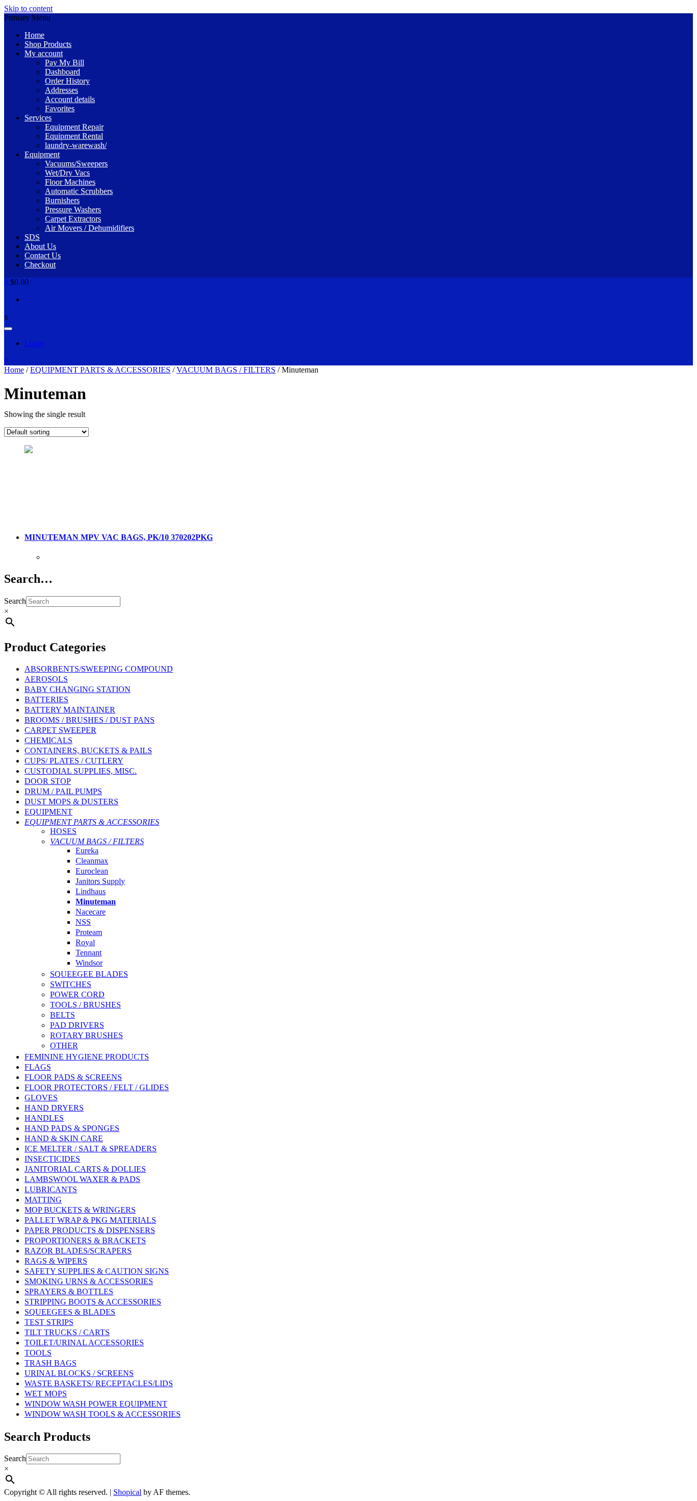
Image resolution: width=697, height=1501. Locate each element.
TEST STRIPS (48, 1322)
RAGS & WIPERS (55, 1261)
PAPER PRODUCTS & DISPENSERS (89, 1230)
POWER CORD (77, 994)
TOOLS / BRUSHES (85, 1004)
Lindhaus (91, 891)
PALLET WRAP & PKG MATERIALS (90, 1220)
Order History (67, 81)
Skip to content (28, 8)
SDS (32, 237)
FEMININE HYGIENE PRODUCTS (86, 1056)
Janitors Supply (100, 881)
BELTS (62, 1015)
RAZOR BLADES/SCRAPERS (78, 1250)
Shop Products (47, 44)
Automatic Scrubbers (79, 191)
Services (38, 117)
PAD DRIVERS (77, 1025)
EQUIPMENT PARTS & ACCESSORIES (100, 369)
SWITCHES (70, 984)
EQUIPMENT (48, 811)
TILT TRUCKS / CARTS (67, 1332)
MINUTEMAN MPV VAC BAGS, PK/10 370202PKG (118, 537)
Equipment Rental (74, 136)
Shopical (127, 1492)
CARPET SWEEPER (60, 730)
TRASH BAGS (50, 1363)
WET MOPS (45, 1393)
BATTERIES (46, 699)
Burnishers (62, 200)
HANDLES (44, 1118)
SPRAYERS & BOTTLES (68, 1291)
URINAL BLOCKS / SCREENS (79, 1373)
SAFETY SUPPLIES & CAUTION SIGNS (96, 1271)
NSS (83, 922)
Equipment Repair (74, 126)
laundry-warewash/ (76, 145)
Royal (85, 942)
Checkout (40, 264)
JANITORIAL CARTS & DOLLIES (85, 1169)
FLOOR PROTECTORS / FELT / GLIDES (96, 1087)
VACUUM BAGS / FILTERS (226, 369)
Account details (70, 99)
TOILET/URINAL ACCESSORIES (84, 1342)
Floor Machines (70, 182)
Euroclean (92, 871)
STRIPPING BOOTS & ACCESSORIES (92, 1301)
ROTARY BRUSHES (86, 1035)
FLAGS (37, 1067)
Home (34, 35)
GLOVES (41, 1097)
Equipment (42, 154)
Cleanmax (92, 860)
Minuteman (96, 901)
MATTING (43, 1199)
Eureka (87, 850)
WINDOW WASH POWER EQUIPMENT (95, 1403)
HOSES (63, 831)
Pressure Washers (73, 209)
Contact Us (42, 255)
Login (34, 343)
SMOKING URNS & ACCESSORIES (88, 1281)
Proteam (89, 932)
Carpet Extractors (73, 218)
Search (15, 601)
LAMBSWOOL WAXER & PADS (82, 1179)
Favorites (59, 108)
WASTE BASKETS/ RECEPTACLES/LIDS (98, 1383)
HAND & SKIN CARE (63, 1138)
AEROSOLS (46, 679)
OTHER (64, 1045)
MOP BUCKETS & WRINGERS (80, 1209)
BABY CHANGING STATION (77, 689)
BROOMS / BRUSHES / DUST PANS (89, 720)
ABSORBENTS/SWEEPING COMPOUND (98, 669)
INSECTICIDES (52, 1158)
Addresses (61, 90)
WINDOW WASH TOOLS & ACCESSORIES (102, 1414)
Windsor (89, 962)
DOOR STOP (47, 781)
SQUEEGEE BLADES (89, 974)
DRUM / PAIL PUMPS (63, 791)
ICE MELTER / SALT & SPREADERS (90, 1148)
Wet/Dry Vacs (67, 172)
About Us (40, 246)
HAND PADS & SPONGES (71, 1128)
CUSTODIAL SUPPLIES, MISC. (80, 771)
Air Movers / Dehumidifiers (89, 228)
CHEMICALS (48, 740)
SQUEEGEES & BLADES (69, 1312)
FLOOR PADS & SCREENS (73, 1077)
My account (43, 53)
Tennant (89, 952)
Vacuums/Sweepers (76, 163)
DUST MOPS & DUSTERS (71, 801)
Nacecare (91, 911)
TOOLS (38, 1352)
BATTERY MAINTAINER (69, 709)
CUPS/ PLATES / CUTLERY (73, 760)
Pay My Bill (64, 62)
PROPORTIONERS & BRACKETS (85, 1240)
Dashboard (62, 71)
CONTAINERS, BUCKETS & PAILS (88, 750)
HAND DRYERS (54, 1107)
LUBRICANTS (50, 1189)
